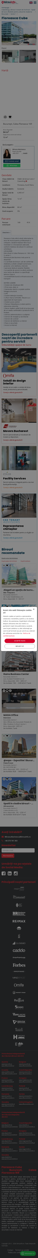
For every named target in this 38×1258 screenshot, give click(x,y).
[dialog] (19, 629)
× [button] (33, 609)
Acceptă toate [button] (19, 641)
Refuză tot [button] (20, 646)
